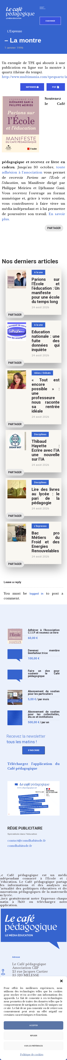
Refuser (33, 1036)
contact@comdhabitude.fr (26, 840)
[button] (61, 981)
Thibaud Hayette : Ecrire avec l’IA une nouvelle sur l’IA (46, 450)
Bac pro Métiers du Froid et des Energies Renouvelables (46, 542)
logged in (37, 593)
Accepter (33, 1025)
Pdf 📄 (55, 87)
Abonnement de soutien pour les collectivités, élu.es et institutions (44, 714)
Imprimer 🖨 (32, 87)
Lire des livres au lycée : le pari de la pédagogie (46, 496)
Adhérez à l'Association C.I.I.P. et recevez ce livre (44, 631)
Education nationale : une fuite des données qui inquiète (46, 341)
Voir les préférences (33, 1046)
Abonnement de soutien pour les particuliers (44, 692)
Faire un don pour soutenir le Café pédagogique (44, 674)
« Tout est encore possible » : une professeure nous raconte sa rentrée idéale (46, 395)
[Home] (22, 25)
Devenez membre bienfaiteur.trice (44, 652)
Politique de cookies (31, 1054)
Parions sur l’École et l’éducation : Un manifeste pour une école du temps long (46, 290)
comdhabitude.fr (19, 846)
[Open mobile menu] (43, 8)
